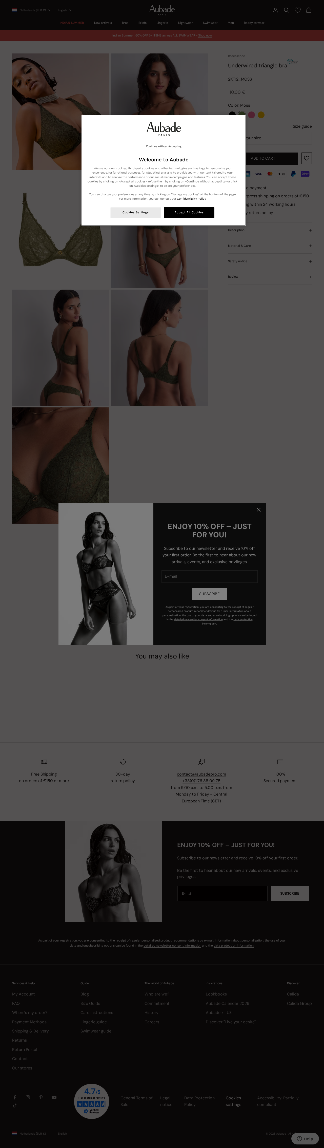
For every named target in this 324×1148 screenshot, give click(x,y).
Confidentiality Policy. (191, 199)
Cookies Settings (136, 212)
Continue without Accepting (164, 146)
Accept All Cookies (189, 212)
